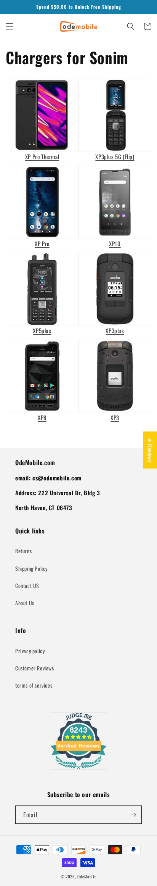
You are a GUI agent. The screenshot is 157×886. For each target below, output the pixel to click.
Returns (23, 551)
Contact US (27, 586)
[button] (9, 26)
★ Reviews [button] (150, 450)
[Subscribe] (133, 815)
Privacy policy (30, 651)
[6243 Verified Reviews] (78, 770)
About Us (24, 603)
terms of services (33, 685)
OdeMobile (86, 876)
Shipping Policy (31, 568)
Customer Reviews (34, 668)
